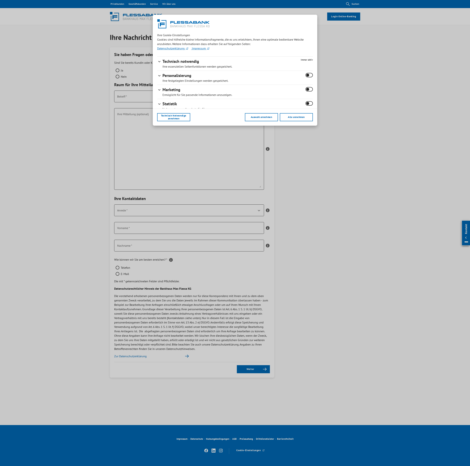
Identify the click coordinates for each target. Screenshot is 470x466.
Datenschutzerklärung (171, 48)
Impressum (199, 48)
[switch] (309, 75)
